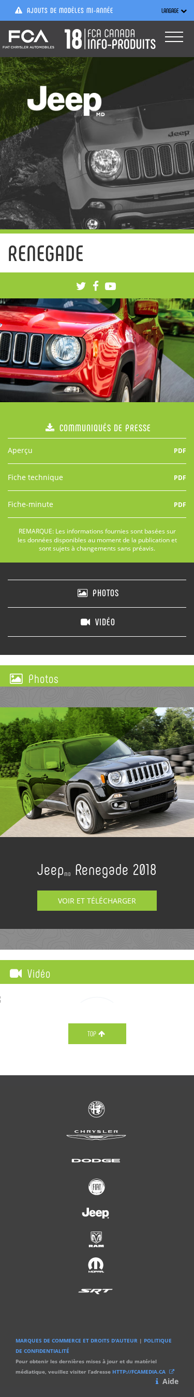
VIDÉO (104, 621)
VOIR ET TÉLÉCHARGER (97, 901)
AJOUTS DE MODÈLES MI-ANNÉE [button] (69, 10)
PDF (180, 450)
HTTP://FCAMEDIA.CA (139, 1371)
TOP (91, 1033)
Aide (169, 1381)
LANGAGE (169, 10)
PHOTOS (104, 592)
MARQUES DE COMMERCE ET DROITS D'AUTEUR (77, 1340)
